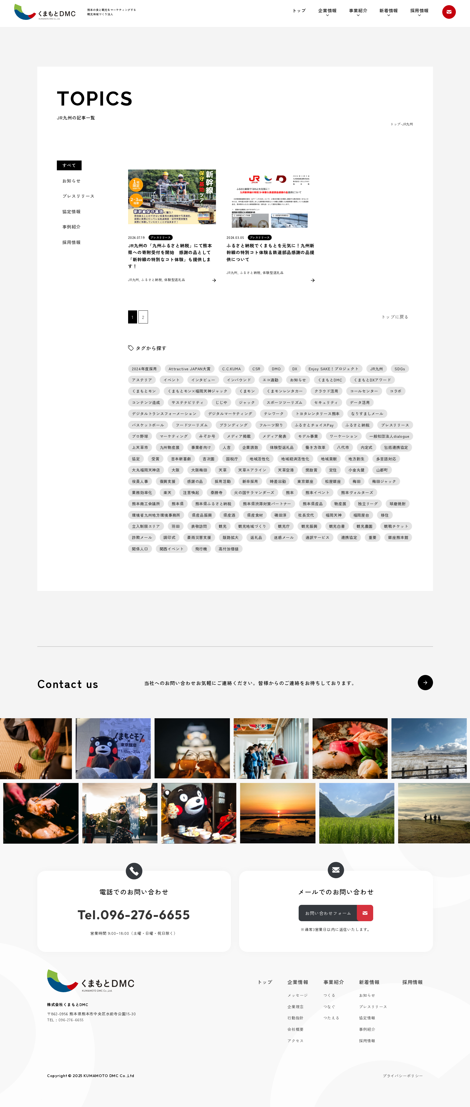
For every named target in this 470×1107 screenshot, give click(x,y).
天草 (223, 470)
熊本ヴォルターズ (357, 492)
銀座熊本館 (398, 537)
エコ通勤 (270, 380)
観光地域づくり (252, 526)
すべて (69, 165)
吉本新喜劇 (181, 458)
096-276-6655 (71, 1019)
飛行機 (201, 548)
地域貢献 (329, 458)
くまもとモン (144, 391)
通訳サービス (317, 537)
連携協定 (349, 537)
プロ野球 (140, 436)
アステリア (142, 380)
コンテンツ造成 (146, 402)
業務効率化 (142, 492)
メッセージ (297, 995)
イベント (171, 380)
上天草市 (140, 447)
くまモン (247, 391)
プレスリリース (78, 196)
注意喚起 (191, 492)
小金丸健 (356, 470)
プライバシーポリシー (403, 1075)
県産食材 (255, 515)
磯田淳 (280, 515)
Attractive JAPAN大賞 (190, 368)
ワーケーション (344, 436)
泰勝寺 (217, 492)
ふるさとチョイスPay (314, 425)
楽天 (167, 492)
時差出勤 (278, 481)
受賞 (155, 458)
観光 (223, 526)
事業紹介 (358, 10)
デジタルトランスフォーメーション (164, 413)
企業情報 (327, 10)
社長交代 (306, 515)
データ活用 (360, 402)
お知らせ (71, 180)
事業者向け (201, 447)
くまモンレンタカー (285, 391)
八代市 (343, 447)
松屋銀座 (333, 481)
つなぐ (329, 1006)
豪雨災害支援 (199, 537)
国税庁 (232, 458)
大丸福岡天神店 (146, 470)
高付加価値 (229, 548)
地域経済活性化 (295, 458)
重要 (373, 537)
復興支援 (168, 481)
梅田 (356, 481)
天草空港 (286, 470)
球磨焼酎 (397, 503)
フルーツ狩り (271, 425)
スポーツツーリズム (285, 402)
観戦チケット (396, 526)
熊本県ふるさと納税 (213, 503)
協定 (136, 458)
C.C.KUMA (231, 368)
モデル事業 (308, 436)
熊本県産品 (313, 503)
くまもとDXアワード (372, 380)
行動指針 (295, 1017)
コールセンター (364, 391)
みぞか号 (207, 436)
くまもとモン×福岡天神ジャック (198, 391)
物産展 (340, 503)
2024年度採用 (144, 368)
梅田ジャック (384, 481)
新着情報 (388, 10)
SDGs (400, 368)
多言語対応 (386, 458)
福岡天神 (334, 515)
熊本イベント (317, 492)
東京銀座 (305, 481)
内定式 (367, 447)
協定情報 (71, 211)
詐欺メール (142, 537)
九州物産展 (170, 447)
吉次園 (209, 458)
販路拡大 (231, 537)
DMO (276, 368)
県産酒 (229, 515)
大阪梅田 (199, 470)
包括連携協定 (396, 447)
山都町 (382, 470)
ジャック (247, 402)
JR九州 (376, 368)
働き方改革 (315, 447)
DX (295, 368)
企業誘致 (250, 447)
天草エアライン (252, 470)
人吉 (227, 447)
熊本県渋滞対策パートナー (267, 503)
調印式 (169, 537)
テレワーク (274, 413)
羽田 (176, 526)
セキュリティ (326, 402)
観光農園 (365, 526)
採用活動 (223, 481)
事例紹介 (71, 226)
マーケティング (174, 436)
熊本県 (178, 503)
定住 (333, 470)
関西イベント (172, 548)
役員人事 (140, 481)
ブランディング (233, 425)
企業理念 (295, 1006)
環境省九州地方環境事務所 (156, 515)
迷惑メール (284, 537)
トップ (299, 10)
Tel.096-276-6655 (134, 915)
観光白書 (337, 526)
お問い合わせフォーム (328, 913)
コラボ (396, 391)
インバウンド (239, 380)
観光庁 (284, 526)
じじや (221, 402)
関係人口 (140, 548)
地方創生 (356, 458)
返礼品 (256, 537)
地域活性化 (260, 458)
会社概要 (295, 1029)
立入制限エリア (146, 526)
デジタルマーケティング (230, 413)
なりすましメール (367, 413)
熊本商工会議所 (146, 503)
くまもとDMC (330, 380)
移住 (385, 515)
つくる (329, 995)
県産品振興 (202, 515)
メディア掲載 (239, 436)
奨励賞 (311, 470)
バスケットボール (148, 425)
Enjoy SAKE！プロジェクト (333, 368)
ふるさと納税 (357, 425)
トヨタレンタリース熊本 (317, 413)
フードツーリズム (192, 425)
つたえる (331, 1017)
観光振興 (309, 526)
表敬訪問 (199, 526)
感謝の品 (195, 481)
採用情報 (419, 10)
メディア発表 (274, 436)
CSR (256, 368)
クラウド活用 (326, 391)
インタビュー (203, 380)
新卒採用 (250, 481)
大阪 (176, 470)
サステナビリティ (188, 402)
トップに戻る (395, 316)
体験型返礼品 (282, 447)
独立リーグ (368, 503)
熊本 (290, 492)
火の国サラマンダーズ (254, 492)
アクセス (295, 1040)
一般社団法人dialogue (389, 436)
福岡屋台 (361, 515)
